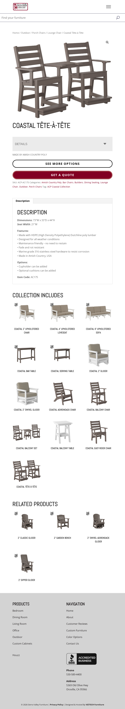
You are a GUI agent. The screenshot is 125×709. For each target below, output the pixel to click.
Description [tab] (23, 201)
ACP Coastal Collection (58, 186)
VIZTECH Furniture (95, 704)
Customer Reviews (77, 623)
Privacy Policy (56, 704)
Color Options (74, 637)
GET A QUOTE (62, 175)
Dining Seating (91, 182)
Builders (79, 182)
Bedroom (17, 610)
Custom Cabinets (22, 643)
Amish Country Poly (51, 182)
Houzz (16, 655)
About (69, 617)
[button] (107, 42)
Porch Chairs (38, 32)
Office (15, 630)
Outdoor (25, 32)
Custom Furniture (76, 630)
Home (15, 32)
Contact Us (72, 643)
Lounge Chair (54, 32)
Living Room (19, 623)
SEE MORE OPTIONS (62, 164)
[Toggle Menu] (108, 6)
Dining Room (19, 617)
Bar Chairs (68, 182)
